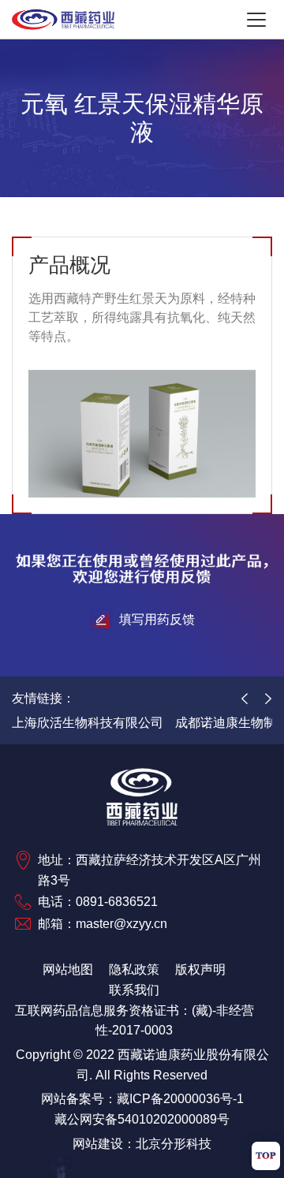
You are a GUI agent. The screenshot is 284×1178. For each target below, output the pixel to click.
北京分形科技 (173, 1143)
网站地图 (68, 969)
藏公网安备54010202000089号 (142, 1119)
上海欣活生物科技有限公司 (87, 722)
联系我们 (134, 990)
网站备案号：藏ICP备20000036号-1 (142, 1098)
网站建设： (104, 1143)
